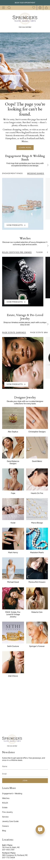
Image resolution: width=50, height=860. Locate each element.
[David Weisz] (37, 448)
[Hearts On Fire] (37, 479)
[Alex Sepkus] (13, 418)
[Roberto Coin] (37, 598)
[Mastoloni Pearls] (37, 539)
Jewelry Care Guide (10, 821)
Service (5, 817)
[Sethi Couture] (13, 633)
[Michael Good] (13, 568)
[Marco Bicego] (37, 509)
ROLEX (5, 803)
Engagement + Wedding (12, 793)
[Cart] (45, 7)
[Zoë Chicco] (13, 662)
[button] (9, 7)
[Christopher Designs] (37, 418)
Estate (4, 807)
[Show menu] (3, 7)
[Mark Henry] (13, 539)
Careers (5, 826)
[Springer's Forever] (37, 633)
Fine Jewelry (7, 812)
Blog (4, 830)
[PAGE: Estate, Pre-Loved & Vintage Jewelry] (13, 598)
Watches (5, 798)
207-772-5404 (8, 857)
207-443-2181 (8, 850)
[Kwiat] (13, 509)
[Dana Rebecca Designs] (13, 448)
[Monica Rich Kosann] (37, 568)
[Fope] (13, 479)
